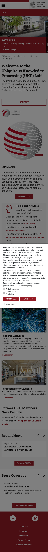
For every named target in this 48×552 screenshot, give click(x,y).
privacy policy (26, 286)
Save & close (28, 299)
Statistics (10, 294)
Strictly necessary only (15, 289)
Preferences (11, 292)
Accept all (11, 299)
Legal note (10, 304)
